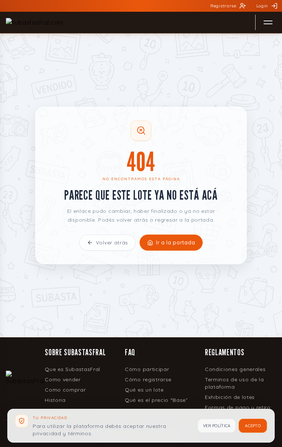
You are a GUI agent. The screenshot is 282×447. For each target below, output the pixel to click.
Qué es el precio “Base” (156, 400)
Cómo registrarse (148, 379)
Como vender (62, 379)
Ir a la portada (175, 242)
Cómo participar (147, 369)
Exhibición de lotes (230, 397)
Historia (55, 400)
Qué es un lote (144, 389)
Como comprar (65, 389)
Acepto (253, 425)
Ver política (216, 425)
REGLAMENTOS (224, 352)
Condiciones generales (235, 369)
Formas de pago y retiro (238, 407)
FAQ (130, 352)
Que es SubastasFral (72, 369)
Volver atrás (112, 242)
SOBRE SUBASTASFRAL (75, 352)
